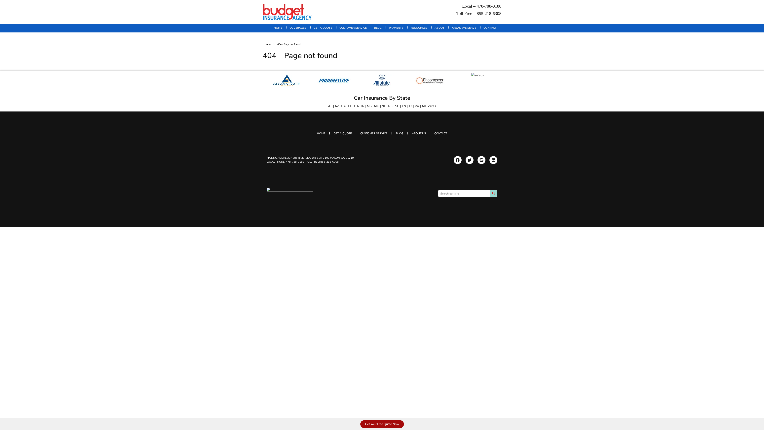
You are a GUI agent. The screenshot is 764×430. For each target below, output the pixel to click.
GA (356, 106)
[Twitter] (470, 160)
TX (410, 106)
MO (376, 106)
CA (343, 106)
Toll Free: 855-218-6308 (322, 162)
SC (397, 106)
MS (369, 106)
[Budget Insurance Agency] (287, 12)
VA (417, 106)
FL (350, 106)
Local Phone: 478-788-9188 (285, 162)
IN (362, 106)
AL (330, 106)
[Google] (481, 160)
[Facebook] (458, 160)
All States (429, 106)
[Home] (290, 195)
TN (404, 106)
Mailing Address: (310, 158)
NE (384, 106)
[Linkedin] (493, 160)
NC (390, 106)
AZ (337, 106)
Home (268, 44)
